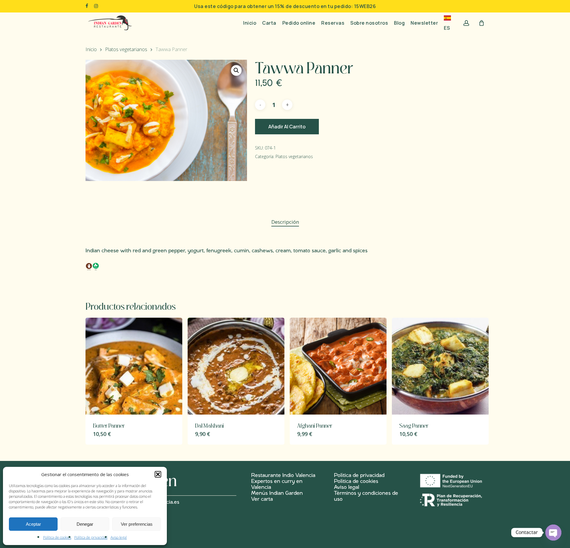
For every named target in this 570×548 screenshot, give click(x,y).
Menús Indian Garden (277, 493)
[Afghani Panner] (338, 366)
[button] (158, 474)
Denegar (85, 524)
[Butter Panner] (134, 366)
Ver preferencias (137, 524)
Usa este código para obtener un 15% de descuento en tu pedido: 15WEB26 (285, 6)
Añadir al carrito (286, 126)
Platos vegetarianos (126, 49)
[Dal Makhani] (236, 366)
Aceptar (33, 524)
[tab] (285, 222)
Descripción (285, 221)
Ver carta (262, 499)
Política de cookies (57, 537)
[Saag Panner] (440, 366)
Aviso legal (118, 537)
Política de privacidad (90, 537)
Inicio (91, 49)
